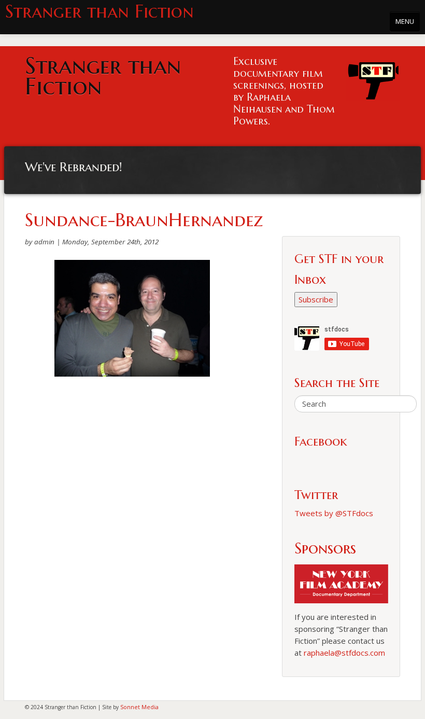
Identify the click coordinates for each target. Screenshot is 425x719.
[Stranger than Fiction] (373, 78)
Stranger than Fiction (99, 12)
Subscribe (316, 299)
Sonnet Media (139, 707)
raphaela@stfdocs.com (344, 652)
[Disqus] (132, 518)
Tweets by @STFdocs (333, 513)
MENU (404, 21)
